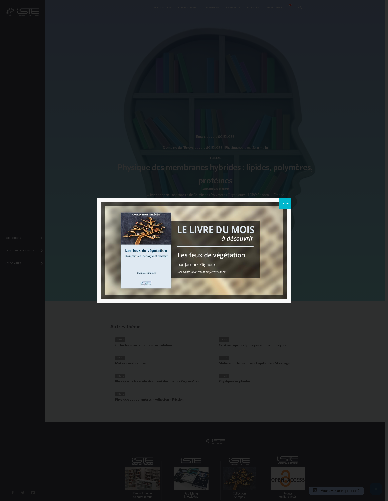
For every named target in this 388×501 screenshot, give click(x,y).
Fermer (285, 203)
